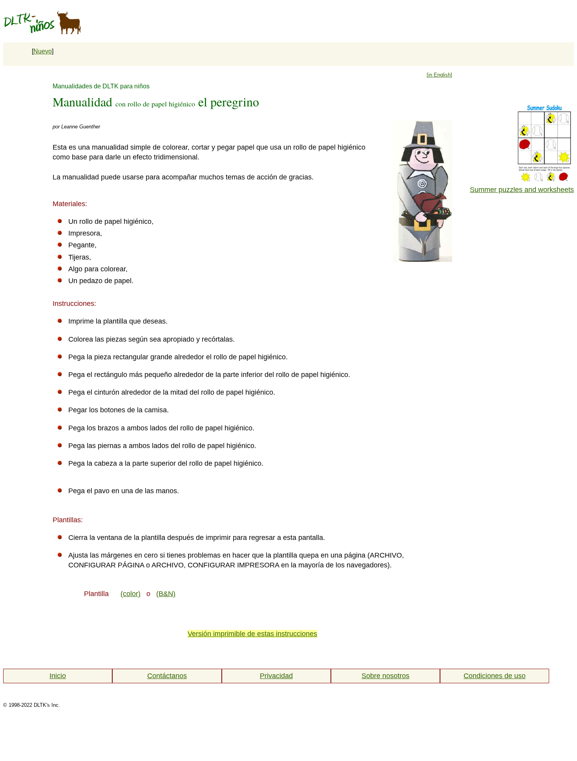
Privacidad (276, 676)
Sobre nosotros (385, 676)
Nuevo (42, 51)
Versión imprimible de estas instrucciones (252, 634)
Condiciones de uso (495, 676)
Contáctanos (167, 676)
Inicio (57, 676)
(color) (131, 594)
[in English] (439, 75)
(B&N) (165, 594)
